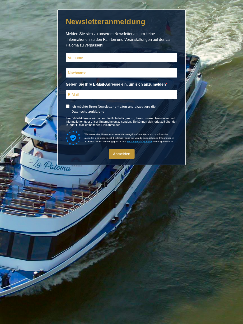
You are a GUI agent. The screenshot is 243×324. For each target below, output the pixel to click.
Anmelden (121, 154)
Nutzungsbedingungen (139, 141)
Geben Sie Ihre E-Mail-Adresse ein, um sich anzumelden (116, 84)
